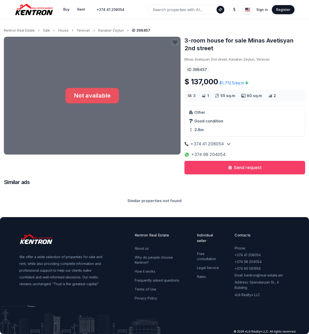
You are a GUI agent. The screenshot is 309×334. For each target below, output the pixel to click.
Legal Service (208, 268)
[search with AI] (220, 10)
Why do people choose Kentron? (154, 259)
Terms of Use (145, 289)
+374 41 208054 (110, 9)
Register (283, 9)
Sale (46, 30)
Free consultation (206, 256)
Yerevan (83, 30)
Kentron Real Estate (19, 30)
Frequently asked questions (157, 280)
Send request (248, 167)
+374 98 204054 (208, 154)
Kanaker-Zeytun (111, 30)
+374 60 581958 (248, 268)
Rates (201, 277)
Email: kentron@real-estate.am (259, 275)
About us (142, 248)
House (63, 30)
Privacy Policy (146, 298)
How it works (145, 271)
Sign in (262, 9)
